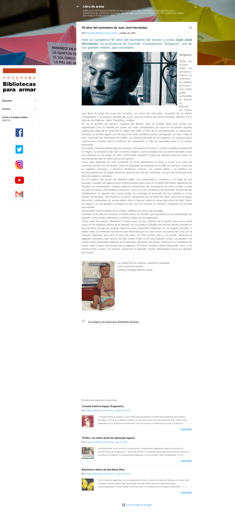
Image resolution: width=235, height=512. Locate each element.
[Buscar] (195, 7)
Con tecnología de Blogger (138, 505)
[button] (190, 28)
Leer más (186, 429)
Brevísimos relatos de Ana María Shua (103, 469)
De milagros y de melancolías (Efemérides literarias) (113, 322)
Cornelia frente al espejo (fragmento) (103, 406)
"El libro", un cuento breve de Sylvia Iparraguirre (108, 437)
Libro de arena (93, 6)
